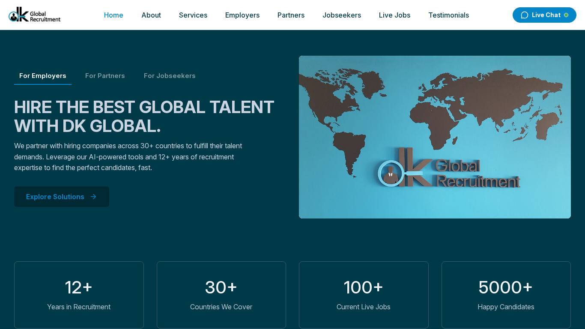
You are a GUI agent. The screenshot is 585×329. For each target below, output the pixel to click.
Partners (291, 15)
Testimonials (448, 15)
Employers (242, 15)
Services (193, 15)
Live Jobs (394, 15)
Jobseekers (341, 15)
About (151, 15)
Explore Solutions (55, 196)
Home (113, 15)
